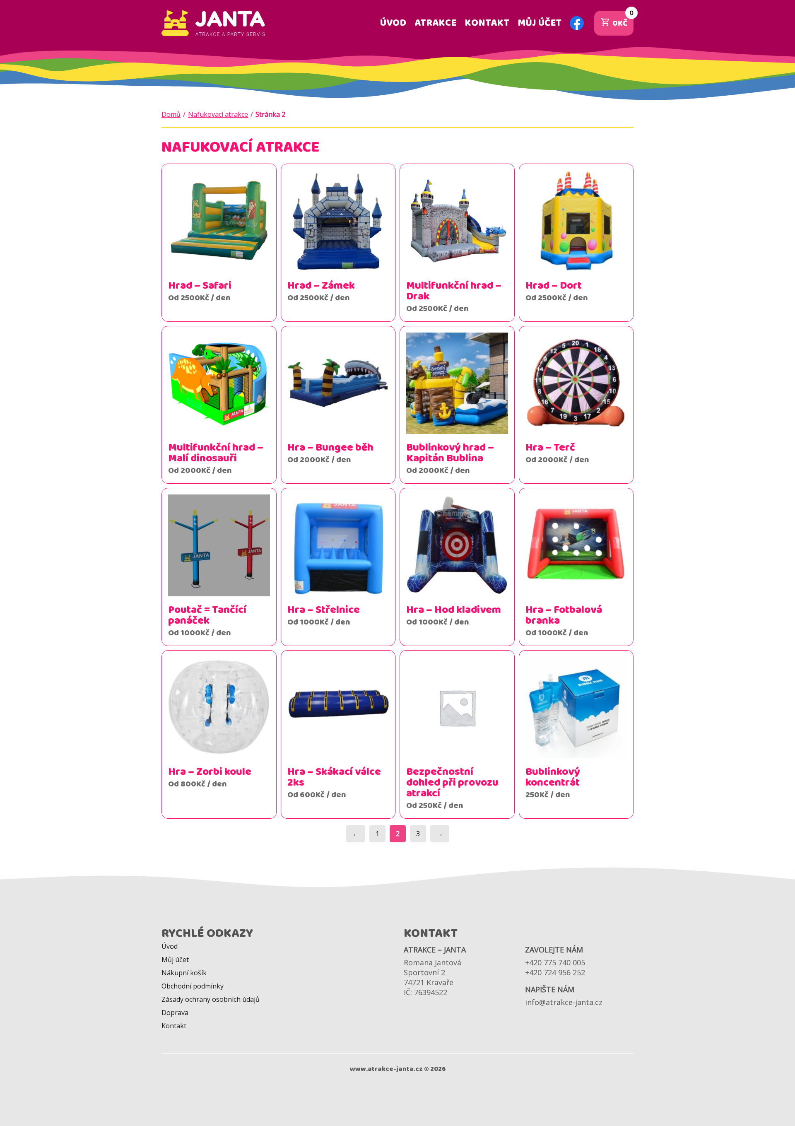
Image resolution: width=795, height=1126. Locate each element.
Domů (171, 114)
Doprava (174, 1012)
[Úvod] (213, 23)
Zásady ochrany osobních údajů (210, 999)
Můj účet (539, 23)
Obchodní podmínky (192, 986)
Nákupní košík (184, 972)
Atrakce (435, 23)
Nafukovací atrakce (218, 114)
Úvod (393, 23)
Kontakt (487, 23)
